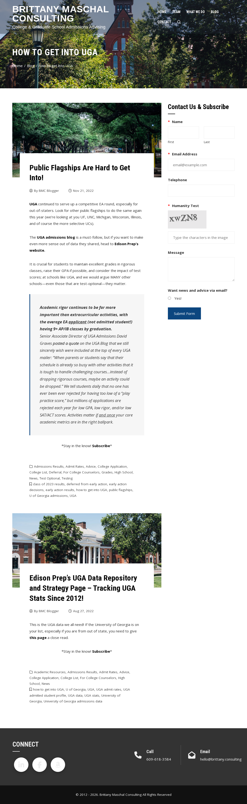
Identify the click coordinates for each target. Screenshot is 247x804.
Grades (107, 472)
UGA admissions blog (56, 237)
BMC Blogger (49, 190)
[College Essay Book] (58, 764)
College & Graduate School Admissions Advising (58, 27)
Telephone (177, 179)
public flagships (120, 490)
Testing (67, 478)
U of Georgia (76, 689)
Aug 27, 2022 (83, 611)
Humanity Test (183, 205)
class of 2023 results (49, 484)
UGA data (75, 695)
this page (38, 637)
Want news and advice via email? (197, 290)
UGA (73, 495)
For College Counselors (81, 472)
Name (175, 121)
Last (207, 142)
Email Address (182, 154)
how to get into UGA (91, 490)
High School (124, 472)
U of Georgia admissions (48, 495)
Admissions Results (49, 466)
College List (38, 472)
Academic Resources (50, 672)
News (33, 478)
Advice (91, 466)
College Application (112, 466)
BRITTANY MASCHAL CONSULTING (60, 13)
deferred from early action (87, 484)
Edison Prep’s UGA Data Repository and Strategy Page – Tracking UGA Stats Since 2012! (83, 588)
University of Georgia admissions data (73, 701)
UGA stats (91, 695)
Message (176, 252)
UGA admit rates (108, 689)
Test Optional (50, 478)
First (171, 142)
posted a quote (66, 343)
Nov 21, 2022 (83, 190)
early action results (60, 490)
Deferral (55, 472)
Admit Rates (75, 466)
